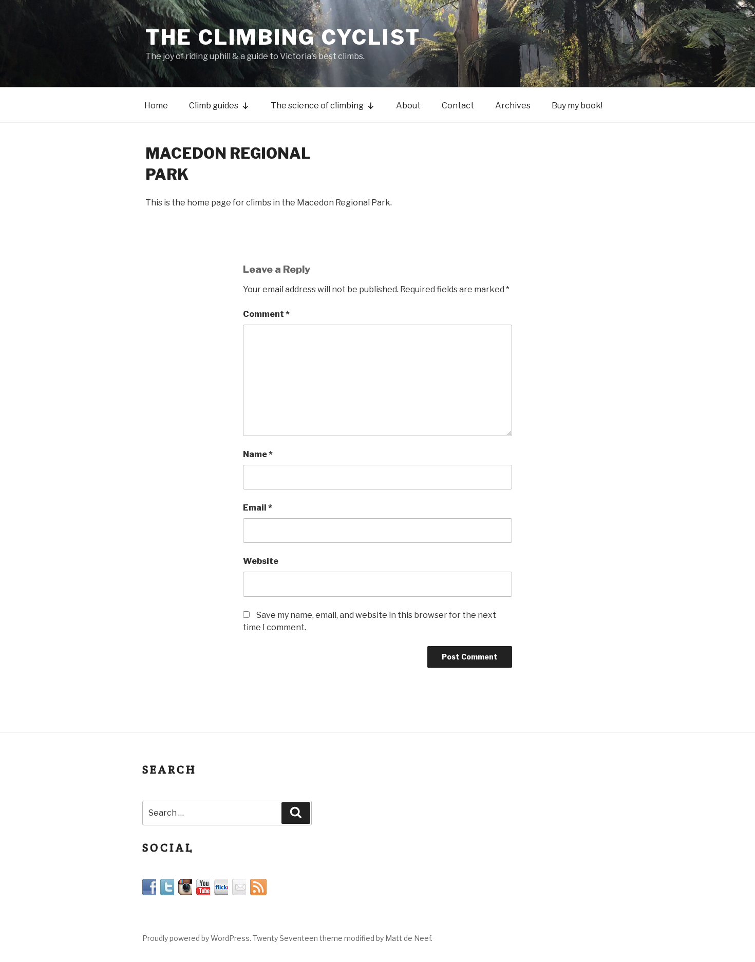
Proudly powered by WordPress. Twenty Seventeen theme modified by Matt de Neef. (287, 938)
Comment (266, 314)
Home (156, 105)
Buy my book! (577, 105)
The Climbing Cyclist (283, 37)
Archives (513, 105)
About (408, 105)
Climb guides (213, 105)
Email (257, 508)
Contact (458, 105)
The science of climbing (317, 105)
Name (258, 454)
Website (260, 561)
